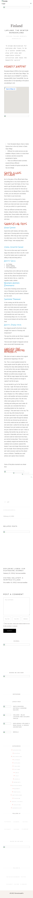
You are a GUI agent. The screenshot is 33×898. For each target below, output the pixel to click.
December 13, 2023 (9, 582)
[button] (16, 227)
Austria (17, 753)
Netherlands (17, 785)
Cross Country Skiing (13, 247)
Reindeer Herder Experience (11, 284)
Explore (9, 36)
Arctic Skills (10, 260)
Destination (17, 756)
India (17, 772)
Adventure (17, 750)
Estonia (17, 759)
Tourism (17, 798)
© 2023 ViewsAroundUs (16, 893)
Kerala (17, 779)
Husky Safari (10, 227)
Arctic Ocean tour (12, 324)
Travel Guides (17, 801)
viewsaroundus (9, 510)
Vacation (17, 804)
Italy (17, 775)
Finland (16, 26)
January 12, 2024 (8, 573)
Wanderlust (16, 38)
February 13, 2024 (8, 516)
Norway (17, 788)
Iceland (17, 769)
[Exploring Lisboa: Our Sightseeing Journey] (16, 548)
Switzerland (17, 795)
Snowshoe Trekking (12, 299)
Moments (23, 36)
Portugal (17, 792)
